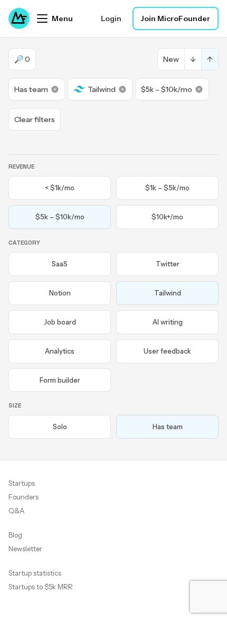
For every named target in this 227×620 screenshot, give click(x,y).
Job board (60, 322)
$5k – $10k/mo (166, 89)
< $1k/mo (59, 187)
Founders (23, 497)
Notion (60, 293)
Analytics (59, 351)
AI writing (168, 322)
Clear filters (34, 119)
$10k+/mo (167, 216)
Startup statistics (34, 573)
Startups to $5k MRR (40, 586)
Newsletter (25, 548)
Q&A (16, 510)
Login (111, 18)
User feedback (167, 351)
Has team (31, 89)
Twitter (167, 264)
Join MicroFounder (175, 18)
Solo (60, 426)
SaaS (60, 264)
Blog (15, 535)
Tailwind (102, 89)
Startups (21, 483)
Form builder (60, 380)
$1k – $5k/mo (167, 187)
